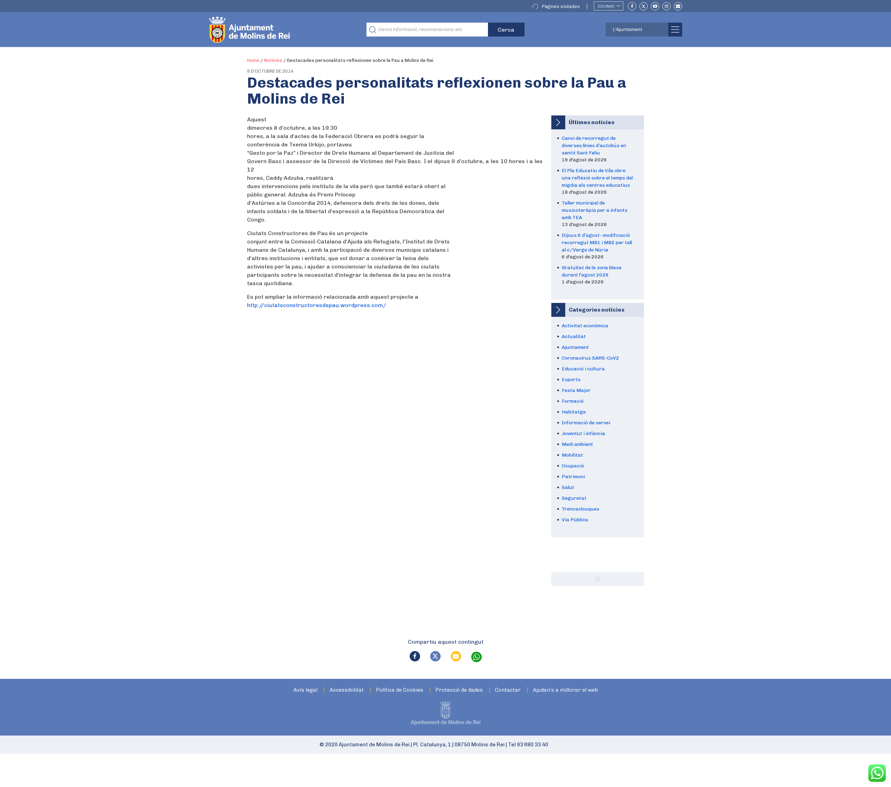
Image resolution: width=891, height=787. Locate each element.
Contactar (508, 690)
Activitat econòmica (585, 326)
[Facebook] (632, 6)
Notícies (273, 60)
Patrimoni (573, 477)
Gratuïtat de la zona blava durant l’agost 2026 (592, 271)
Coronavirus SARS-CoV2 (590, 358)
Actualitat (574, 336)
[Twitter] (643, 6)
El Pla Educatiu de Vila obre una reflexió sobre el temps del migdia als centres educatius (597, 178)
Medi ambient (577, 444)
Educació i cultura (583, 369)
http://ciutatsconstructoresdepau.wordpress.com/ (316, 305)
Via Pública (575, 520)
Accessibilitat (347, 690)
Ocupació (573, 466)
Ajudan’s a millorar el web (565, 690)
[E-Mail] (678, 6)
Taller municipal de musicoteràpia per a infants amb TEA (595, 210)
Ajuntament (575, 347)
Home (253, 60)
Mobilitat (572, 455)
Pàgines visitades (561, 6)
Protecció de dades (459, 690)
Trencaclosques (580, 509)
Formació (573, 401)
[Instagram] (666, 6)
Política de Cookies (399, 690)
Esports (571, 380)
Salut (568, 487)
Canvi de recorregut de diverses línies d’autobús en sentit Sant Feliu (594, 145)
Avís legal (305, 690)
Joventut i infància (583, 433)
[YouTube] (655, 6)
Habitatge (574, 412)
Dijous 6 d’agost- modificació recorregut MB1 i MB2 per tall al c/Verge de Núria (597, 242)
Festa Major (576, 390)
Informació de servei (586, 423)
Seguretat (574, 498)
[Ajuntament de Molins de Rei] (275, 29)
